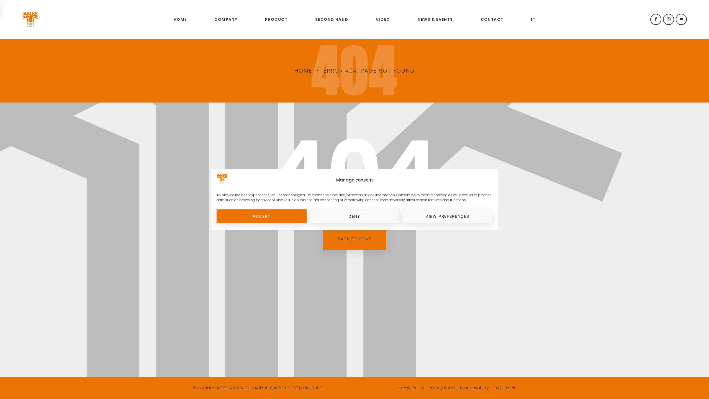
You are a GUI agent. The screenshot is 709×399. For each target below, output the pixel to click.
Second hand (331, 19)
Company (225, 19)
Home (180, 19)
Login (511, 388)
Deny (354, 216)
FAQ (497, 388)
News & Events (435, 19)
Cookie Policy (411, 388)
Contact (492, 19)
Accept (261, 216)
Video (383, 19)
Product (276, 19)
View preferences (447, 216)
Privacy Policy (442, 388)
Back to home (354, 239)
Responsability (474, 388)
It (533, 19)
